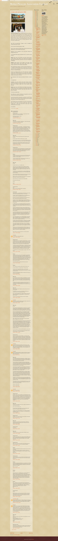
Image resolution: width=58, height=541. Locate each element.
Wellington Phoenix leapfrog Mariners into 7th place (38, 29)
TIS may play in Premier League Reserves (38, 132)
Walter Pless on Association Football (29, 4)
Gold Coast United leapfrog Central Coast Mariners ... (38, 117)
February (37, 144)
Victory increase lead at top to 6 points (38, 129)
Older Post (31, 533)
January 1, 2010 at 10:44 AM (16, 232)
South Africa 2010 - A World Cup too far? (38, 61)
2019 (36, 19)
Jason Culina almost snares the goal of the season (38, 55)
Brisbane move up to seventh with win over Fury (38, 75)
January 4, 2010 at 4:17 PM (16, 418)
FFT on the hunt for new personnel (38, 51)
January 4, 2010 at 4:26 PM (16, 424)
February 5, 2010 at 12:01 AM (16, 496)
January (37, 145)
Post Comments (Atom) (16, 534)
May (36, 140)
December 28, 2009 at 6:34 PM (17, 123)
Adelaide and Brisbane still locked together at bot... (38, 82)
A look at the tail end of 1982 (18, 12)
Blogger (33, 539)
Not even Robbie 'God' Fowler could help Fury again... (38, 121)
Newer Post (12, 533)
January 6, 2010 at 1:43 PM (16, 459)
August (37, 137)
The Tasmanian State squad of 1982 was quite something (38, 93)
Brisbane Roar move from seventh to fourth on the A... (38, 67)
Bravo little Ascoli (38, 112)
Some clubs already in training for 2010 (38, 103)
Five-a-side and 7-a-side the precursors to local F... (38, 32)
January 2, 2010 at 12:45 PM (16, 297)
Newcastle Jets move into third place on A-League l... (38, 58)
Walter (43, 15)
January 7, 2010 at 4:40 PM (16, 488)
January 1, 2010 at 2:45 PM (16, 237)
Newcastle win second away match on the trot (38, 126)
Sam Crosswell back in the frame (37, 88)
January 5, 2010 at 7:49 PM (16, 445)
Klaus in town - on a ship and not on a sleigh (38, 78)
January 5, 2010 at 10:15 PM (16, 453)
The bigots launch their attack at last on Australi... (38, 106)
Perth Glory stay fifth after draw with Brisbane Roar (38, 114)
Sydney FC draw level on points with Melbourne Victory (38, 49)
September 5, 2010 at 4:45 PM (16, 502)
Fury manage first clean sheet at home (38, 96)
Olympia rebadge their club (38, 111)
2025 (36, 12)
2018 (36, 20)
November (37, 133)
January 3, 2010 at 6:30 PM (16, 391)
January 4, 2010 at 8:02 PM (16, 428)
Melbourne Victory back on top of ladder (38, 85)
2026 (36, 11)
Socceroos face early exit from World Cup (38, 124)
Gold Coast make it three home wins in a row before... (38, 45)
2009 (36, 26)
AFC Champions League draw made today (38, 109)
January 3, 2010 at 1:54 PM (16, 341)
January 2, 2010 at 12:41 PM (16, 285)
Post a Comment (14, 529)
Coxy (13, 351)
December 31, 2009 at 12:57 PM (17, 184)
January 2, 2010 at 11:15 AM (16, 274)
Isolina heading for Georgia (38, 46)
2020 (36, 18)
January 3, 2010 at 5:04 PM (16, 386)
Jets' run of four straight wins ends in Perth (38, 42)
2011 (36, 24)
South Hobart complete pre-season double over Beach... (38, 70)
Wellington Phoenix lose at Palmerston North (38, 90)
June (36, 139)
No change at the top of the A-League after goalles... (38, 64)
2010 (36, 25)
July (36, 138)
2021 (36, 17)
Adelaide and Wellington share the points (38, 73)
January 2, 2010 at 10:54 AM (16, 251)
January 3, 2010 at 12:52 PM (16, 332)
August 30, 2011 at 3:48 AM (16, 512)
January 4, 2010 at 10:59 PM (16, 433)
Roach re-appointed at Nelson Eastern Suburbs (38, 101)
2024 (36, 13)
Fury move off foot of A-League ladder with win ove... (38, 37)
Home (22, 533)
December (37, 27)
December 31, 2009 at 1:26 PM (17, 189)
